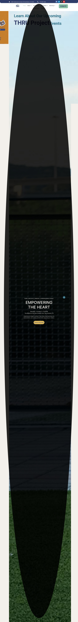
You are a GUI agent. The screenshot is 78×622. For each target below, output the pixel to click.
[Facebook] (56, 2)
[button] (29, 5)
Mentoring (51, 5)
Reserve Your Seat (39, 322)
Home (24, 5)
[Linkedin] (59, 2)
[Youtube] (64, 2)
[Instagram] (61, 2)
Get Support (43, 5)
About (28, 5)
